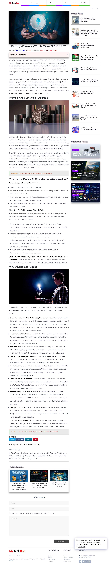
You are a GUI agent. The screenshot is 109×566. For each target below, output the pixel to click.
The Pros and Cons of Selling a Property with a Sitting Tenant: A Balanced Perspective (89, 32)
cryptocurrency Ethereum (56, 356)
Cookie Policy (81, 546)
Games (50, 557)
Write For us (84, 3)
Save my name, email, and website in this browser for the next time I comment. (32, 513)
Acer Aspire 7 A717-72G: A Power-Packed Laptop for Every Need (85, 175)
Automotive (51, 559)
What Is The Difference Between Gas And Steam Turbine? (88, 117)
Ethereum (19, 165)
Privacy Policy (67, 559)
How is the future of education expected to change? (88, 105)
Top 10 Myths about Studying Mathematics (87, 92)
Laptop (75, 170)
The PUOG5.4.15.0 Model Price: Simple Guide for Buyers (85, 199)
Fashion (75, 3)
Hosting (50, 562)
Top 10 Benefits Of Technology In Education (88, 128)
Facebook (20, 439)
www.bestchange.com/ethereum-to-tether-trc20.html (28, 93)
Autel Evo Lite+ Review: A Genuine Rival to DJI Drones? (84, 154)
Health (43, 3)
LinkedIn (28, 439)
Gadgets (75, 150)
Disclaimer (67, 555)
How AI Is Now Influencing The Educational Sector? (89, 80)
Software (20, 556)
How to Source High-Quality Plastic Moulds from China (87, 20)
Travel (59, 3)
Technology (34, 3)
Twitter (12, 439)
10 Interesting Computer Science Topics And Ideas (88, 68)
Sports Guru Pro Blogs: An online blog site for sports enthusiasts (89, 57)
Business (25, 3)
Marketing (51, 3)
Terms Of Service (68, 557)
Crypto (29, 50)
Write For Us (67, 562)
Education (67, 3)
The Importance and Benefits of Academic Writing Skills (87, 45)
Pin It (35, 439)
